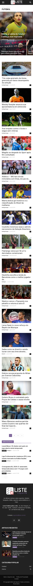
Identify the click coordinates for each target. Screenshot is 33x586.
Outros (4, 461)
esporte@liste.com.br (19, 515)
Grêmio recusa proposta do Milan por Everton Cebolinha (16, 374)
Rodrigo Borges (5, 39)
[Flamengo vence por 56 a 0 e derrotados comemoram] (16, 242)
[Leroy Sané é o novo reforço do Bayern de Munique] (16, 316)
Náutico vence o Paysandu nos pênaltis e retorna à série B (15, 302)
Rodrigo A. (4, 281)
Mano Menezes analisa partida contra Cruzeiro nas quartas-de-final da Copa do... (15, 423)
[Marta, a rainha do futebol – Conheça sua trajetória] (16, 26)
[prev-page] (3, 477)
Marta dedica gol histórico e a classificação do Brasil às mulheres (14, 203)
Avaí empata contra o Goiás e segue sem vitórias (14, 129)
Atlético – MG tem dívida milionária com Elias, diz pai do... (16, 178)
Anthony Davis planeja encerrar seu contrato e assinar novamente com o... (21, 533)
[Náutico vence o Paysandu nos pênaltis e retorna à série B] (16, 292)
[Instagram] (19, 520)
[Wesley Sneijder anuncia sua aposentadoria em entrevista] (16, 95)
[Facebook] (14, 520)
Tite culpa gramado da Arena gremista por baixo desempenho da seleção (15, 80)
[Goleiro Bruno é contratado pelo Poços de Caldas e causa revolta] (16, 388)
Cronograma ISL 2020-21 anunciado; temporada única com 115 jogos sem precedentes (15, 469)
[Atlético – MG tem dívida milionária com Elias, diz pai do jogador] (16, 167)
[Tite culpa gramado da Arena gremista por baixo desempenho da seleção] (16, 69)
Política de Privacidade (22, 577)
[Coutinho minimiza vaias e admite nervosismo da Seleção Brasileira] (16, 218)
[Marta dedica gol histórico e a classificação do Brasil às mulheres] (16, 191)
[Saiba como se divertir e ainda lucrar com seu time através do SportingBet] (16, 340)
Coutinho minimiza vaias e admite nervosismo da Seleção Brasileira (16, 228)
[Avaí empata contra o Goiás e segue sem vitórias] (16, 119)
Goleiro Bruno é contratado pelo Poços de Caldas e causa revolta (16, 398)
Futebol (4, 31)
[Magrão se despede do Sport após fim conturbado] (16, 143)
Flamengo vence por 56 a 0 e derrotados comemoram (14, 252)
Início (3, 7)
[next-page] (21, 435)
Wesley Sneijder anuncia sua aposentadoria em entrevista (14, 105)
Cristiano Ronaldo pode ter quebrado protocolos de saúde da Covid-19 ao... (20, 543)
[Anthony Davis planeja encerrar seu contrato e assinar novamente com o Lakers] (6, 534)
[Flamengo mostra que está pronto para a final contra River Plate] (13, 49)
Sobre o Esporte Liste (9, 577)
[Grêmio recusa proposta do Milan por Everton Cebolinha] (16, 364)
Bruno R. (3, 353)
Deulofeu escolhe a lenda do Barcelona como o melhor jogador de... (16, 277)
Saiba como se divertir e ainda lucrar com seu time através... (15, 350)
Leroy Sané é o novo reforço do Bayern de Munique (15, 326)
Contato (16, 579)
